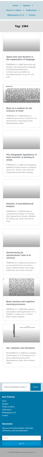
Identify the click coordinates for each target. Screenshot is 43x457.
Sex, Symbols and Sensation (20, 348)
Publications (31, 10)
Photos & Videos (13, 10)
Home (15, 5)
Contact (32, 15)
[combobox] (16, 387)
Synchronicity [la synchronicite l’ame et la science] (18, 255)
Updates (26, 5)
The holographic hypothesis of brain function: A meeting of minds (21, 157)
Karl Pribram (8, 397)
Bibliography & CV (15, 15)
